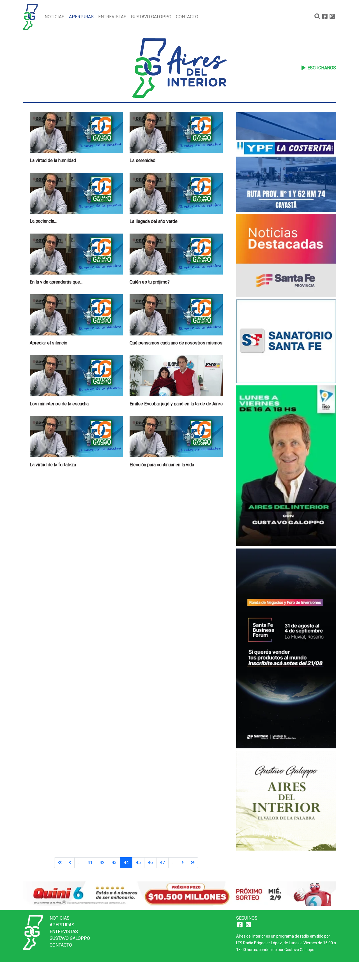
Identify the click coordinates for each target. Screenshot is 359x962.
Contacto (187, 16)
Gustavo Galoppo (151, 16)
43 (114, 862)
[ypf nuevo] (286, 162)
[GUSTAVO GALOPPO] (286, 466)
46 (150, 862)
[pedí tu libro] (286, 801)
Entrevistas (112, 16)
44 (126, 862)
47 (162, 862)
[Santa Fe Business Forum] (286, 649)
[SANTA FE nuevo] (286, 342)
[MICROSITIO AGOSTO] (286, 256)
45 (138, 862)
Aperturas (81, 16)
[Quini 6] (179, 893)
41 (90, 862)
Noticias (55, 16)
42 (102, 862)
